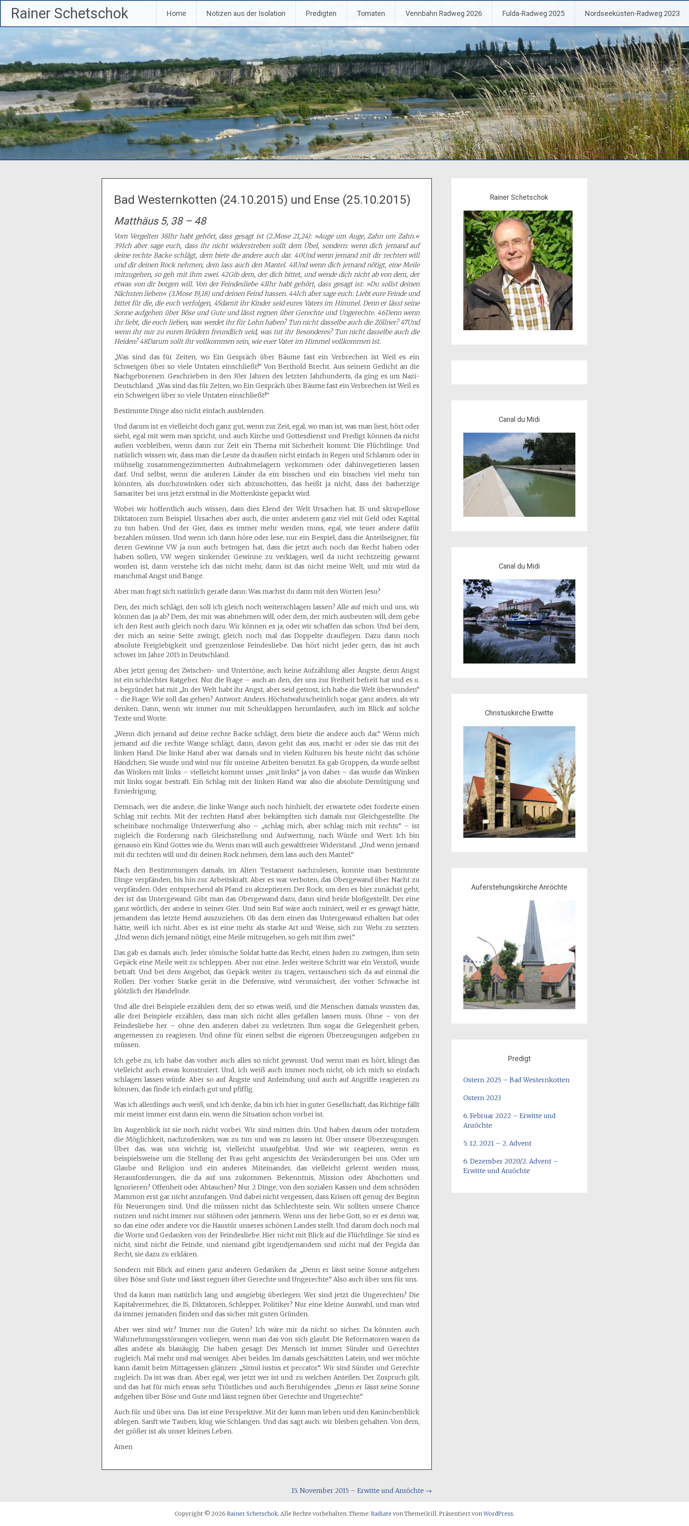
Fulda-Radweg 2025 (533, 13)
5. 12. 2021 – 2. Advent (497, 1143)
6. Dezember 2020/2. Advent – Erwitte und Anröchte (510, 1166)
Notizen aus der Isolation (246, 13)
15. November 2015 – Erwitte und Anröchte (361, 1490)
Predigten (321, 13)
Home (176, 13)
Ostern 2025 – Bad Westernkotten (516, 1080)
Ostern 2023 (482, 1098)
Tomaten (371, 13)
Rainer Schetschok (69, 13)
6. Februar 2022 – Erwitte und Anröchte (509, 1120)
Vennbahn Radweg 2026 (444, 13)
